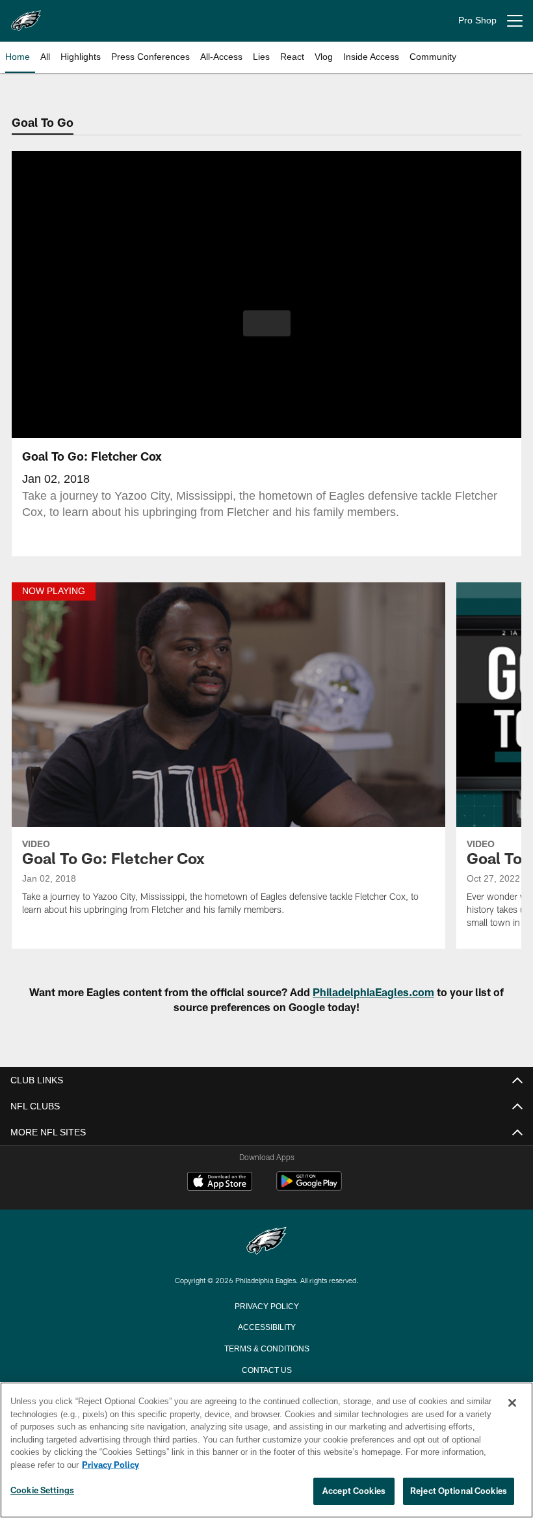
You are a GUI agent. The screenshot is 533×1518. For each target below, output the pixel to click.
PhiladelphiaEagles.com (373, 992)
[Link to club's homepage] (26, 15)
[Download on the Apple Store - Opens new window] (219, 1183)
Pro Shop (477, 20)
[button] (267, 323)
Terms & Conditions (266, 1347)
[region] (266, 1450)
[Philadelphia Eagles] (266, 1241)
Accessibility (266, 1326)
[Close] (512, 1403)
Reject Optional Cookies (458, 1491)
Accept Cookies (353, 1491)
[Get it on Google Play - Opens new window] (309, 1188)
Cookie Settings (42, 1490)
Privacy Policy (266, 1305)
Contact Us (266, 1369)
